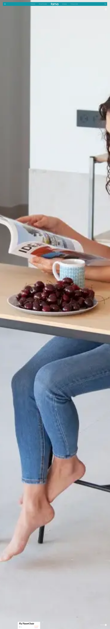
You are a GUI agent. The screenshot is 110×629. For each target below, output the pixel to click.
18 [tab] (87, 622)
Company (64, 4)
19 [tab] (90, 622)
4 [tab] (50, 622)
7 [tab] (58, 622)
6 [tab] (56, 622)
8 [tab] (61, 622)
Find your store (74, 4)
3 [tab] (48, 622)
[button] (105, 4)
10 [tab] (66, 622)
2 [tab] (45, 622)
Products (33, 4)
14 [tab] (77, 622)
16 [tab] (82, 622)
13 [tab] (74, 622)
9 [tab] (63, 622)
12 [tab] (71, 622)
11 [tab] (69, 622)
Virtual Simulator (43, 4)
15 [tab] (79, 622)
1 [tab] (42, 622)
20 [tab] (92, 622)
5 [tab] (53, 622)
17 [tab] (85, 622)
